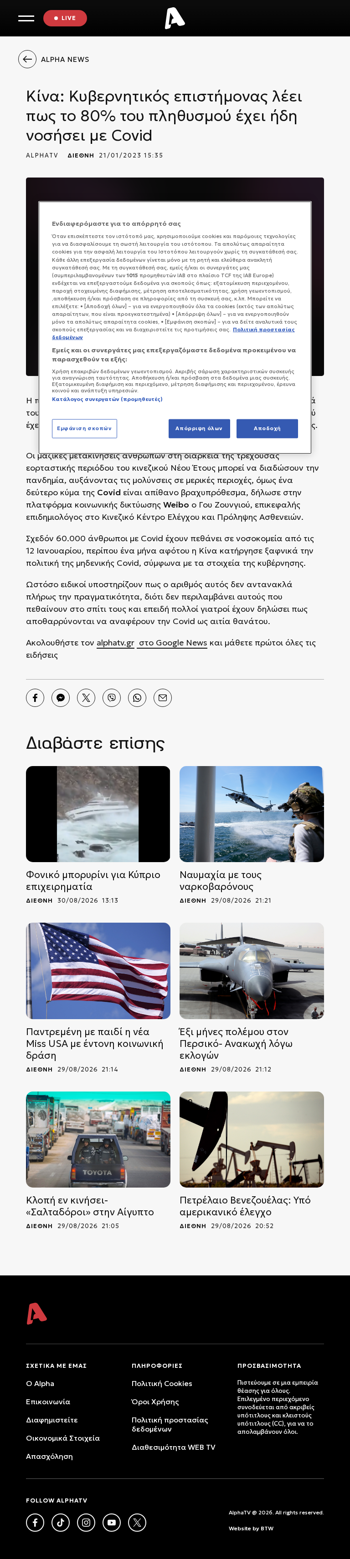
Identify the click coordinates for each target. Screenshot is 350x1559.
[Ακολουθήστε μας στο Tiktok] (60, 1522)
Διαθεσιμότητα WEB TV (174, 1447)
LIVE (69, 18)
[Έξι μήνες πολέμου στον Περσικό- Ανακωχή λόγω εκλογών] (252, 971)
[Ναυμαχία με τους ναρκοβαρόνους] (252, 814)
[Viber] (112, 698)
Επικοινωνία (48, 1401)
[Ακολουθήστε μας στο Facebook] (35, 1522)
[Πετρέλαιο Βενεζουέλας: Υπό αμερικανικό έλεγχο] (252, 1140)
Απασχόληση (49, 1456)
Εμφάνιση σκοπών (84, 428)
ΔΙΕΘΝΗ (80, 155)
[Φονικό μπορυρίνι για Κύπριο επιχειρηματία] (98, 814)
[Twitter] (86, 698)
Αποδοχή (267, 428)
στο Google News (172, 642)
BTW (267, 1528)
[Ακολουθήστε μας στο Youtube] (112, 1522)
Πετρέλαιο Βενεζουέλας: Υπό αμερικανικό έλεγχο (245, 1206)
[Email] (163, 698)
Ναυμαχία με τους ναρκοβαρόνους (221, 881)
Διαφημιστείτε (52, 1419)
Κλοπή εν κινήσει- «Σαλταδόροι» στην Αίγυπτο (90, 1206)
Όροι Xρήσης (155, 1401)
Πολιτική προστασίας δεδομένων (170, 1424)
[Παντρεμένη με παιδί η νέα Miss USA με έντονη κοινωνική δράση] (98, 971)
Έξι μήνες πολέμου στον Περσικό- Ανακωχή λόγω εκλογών (236, 1043)
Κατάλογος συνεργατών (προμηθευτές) (107, 399)
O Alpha (40, 1383)
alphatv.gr (115, 642)
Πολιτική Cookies (162, 1383)
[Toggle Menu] (26, 18)
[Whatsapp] (137, 698)
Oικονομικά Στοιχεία (63, 1437)
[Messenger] (60, 698)
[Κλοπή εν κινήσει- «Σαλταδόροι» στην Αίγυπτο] (98, 1140)
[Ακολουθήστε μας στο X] (137, 1522)
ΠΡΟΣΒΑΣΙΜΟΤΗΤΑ (269, 1366)
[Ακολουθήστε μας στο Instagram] (86, 1522)
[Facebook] (35, 698)
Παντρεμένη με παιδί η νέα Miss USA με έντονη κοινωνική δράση (95, 1043)
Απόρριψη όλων (198, 428)
